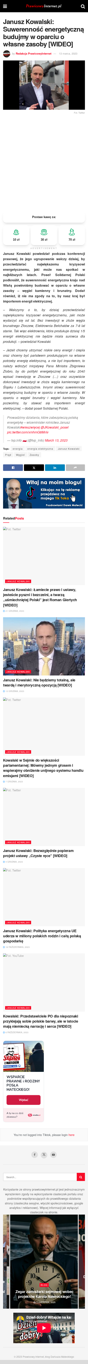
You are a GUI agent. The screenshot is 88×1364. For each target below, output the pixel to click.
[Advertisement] (44, 161)
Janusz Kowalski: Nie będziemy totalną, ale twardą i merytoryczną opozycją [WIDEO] (39, 682)
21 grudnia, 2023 (14, 611)
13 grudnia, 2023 (14, 691)
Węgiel (20, 454)
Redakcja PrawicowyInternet (33, 53)
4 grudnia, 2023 (14, 861)
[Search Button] (83, 6)
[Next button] (82, 1262)
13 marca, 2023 (68, 53)
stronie (53, 1212)
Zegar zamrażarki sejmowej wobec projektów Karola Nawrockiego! (44, 1294)
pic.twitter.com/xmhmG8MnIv (28, 432)
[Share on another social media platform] (75, 467)
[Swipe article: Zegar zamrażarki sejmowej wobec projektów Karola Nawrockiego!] (44, 1262)
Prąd (8, 454)
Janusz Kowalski (69, 448)
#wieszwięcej (30, 427)
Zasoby (34, 454)
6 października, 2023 (16, 1032)
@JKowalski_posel (55, 427)
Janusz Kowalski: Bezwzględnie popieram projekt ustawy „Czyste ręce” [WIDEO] (38, 853)
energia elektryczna (40, 448)
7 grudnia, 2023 (14, 781)
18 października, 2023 (17, 947)
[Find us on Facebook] (34, 1154)
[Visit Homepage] (44, 6)
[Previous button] (6, 1262)
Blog (44, 1285)
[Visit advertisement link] (44, 493)
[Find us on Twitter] (44, 1155)
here (71, 1135)
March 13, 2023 (56, 440)
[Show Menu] (5, 6)
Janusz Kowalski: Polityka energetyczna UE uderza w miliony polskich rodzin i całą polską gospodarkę (42, 936)
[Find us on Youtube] (53, 1154)
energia (18, 448)
